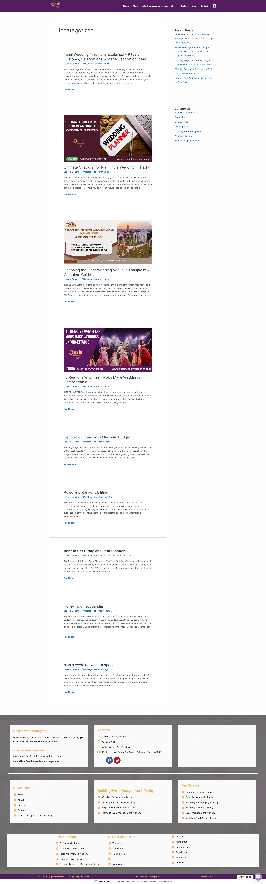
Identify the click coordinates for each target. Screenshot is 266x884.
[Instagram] (214, 6)
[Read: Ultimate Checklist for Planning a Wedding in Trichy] (108, 138)
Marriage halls (181, 122)
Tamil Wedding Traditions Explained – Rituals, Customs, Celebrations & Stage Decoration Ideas (194, 38)
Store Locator (207, 876)
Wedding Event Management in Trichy (125, 791)
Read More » (70, 89)
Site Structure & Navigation (147, 876)
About (135, 6)
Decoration (180, 117)
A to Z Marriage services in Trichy (158, 6)
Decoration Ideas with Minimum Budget (97, 437)
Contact (204, 6)
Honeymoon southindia (83, 606)
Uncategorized (90, 63)
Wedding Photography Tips (188, 131)
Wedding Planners (108, 555)
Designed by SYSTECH (78, 876)
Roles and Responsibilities (86, 492)
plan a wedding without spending (92, 665)
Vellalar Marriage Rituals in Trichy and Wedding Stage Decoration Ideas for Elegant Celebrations (193, 51)
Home (126, 6)
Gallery (184, 6)
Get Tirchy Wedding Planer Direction (30, 751)
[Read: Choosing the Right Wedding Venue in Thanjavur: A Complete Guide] (108, 242)
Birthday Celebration (185, 112)
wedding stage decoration (187, 140)
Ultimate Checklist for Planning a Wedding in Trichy (107, 167)
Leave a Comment (72, 63)
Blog (194, 6)
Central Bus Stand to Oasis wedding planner (36, 761)
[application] (175, 6)
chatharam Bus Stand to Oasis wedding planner (38, 756)
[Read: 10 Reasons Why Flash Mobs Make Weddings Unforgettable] (108, 349)
